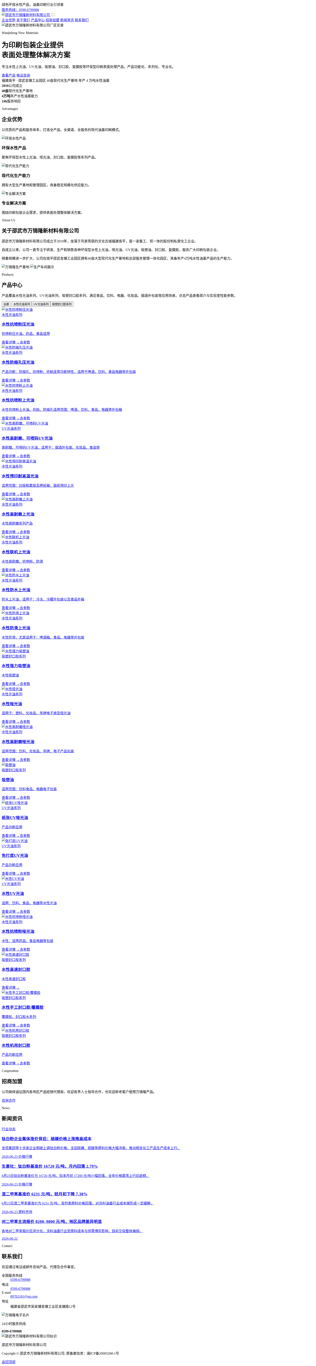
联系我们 (82, 20)
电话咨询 (23, 75)
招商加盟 (52, 20)
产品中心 (38, 20)
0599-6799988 (20, 1279)
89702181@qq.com (23, 1296)
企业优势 (8, 20)
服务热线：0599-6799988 (20, 10)
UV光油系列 (41, 304)
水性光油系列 (21, 304)
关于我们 (23, 20)
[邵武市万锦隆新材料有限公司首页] (26, 15)
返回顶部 (8, 1362)
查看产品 (8, 75)
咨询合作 (8, 1100)
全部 (6, 304)
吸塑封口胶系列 (62, 304)
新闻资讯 (67, 20)
